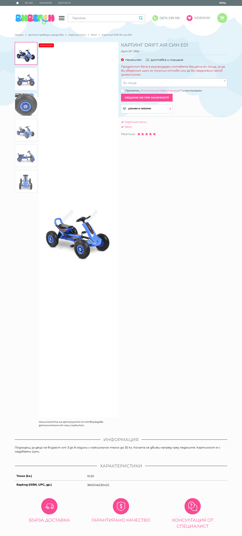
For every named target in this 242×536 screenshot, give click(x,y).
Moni (94, 34)
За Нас (29, 3)
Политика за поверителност (161, 90)
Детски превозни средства (46, 34)
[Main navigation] (61, 18)
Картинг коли (77, 34)
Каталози (46, 3)
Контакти (64, 3)
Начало (19, 34)
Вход (222, 3)
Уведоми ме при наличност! (147, 97)
